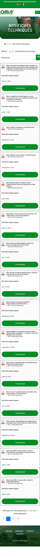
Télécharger (20, 88)
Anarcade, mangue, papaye (10, 75)
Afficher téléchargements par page (18, 51)
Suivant (18, 519)
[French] (22, 4)
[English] (17, 4)
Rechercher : (6, 57)
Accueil (8, 44)
